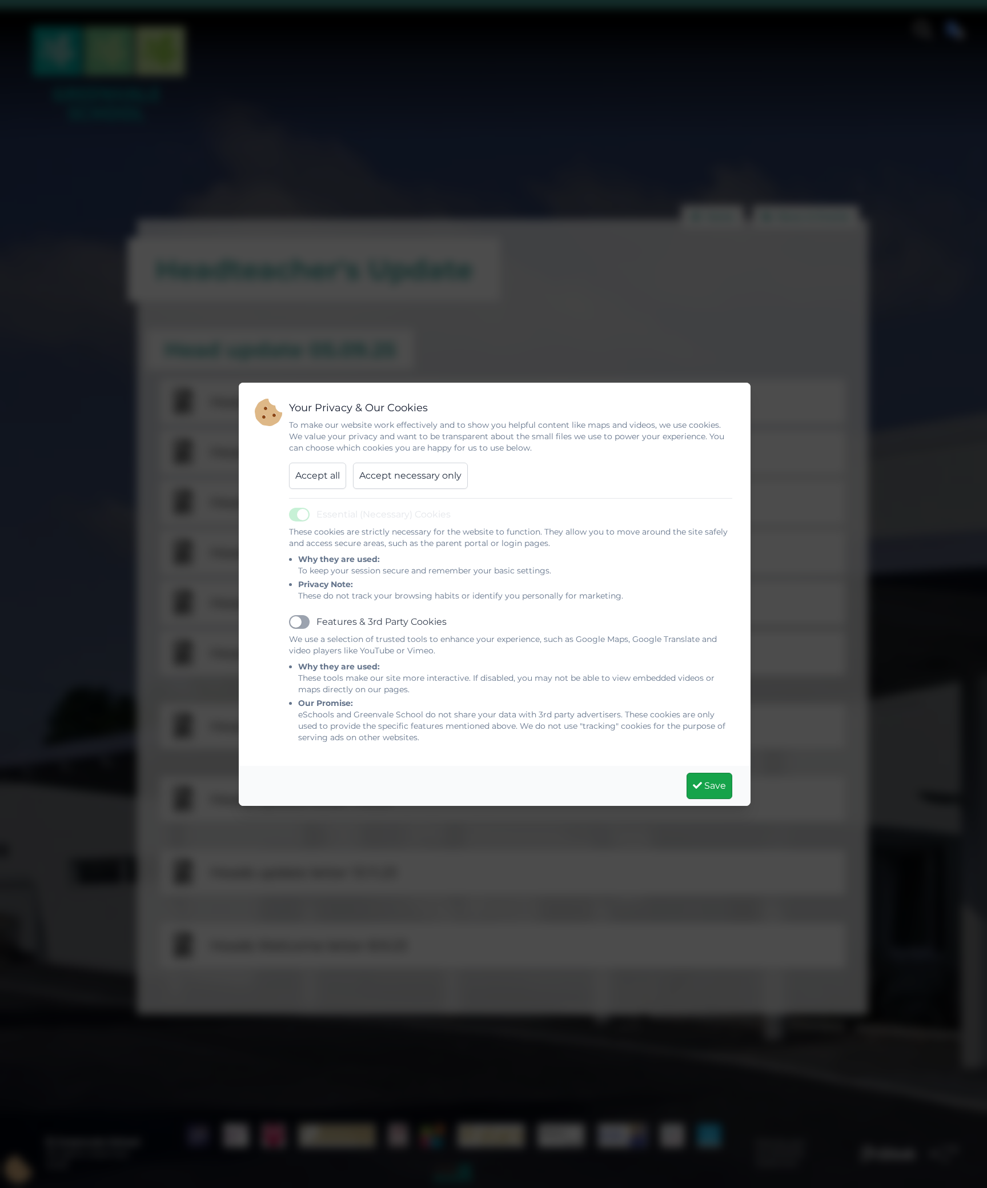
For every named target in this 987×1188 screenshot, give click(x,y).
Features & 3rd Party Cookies (381, 621)
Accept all (317, 475)
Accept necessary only (410, 475)
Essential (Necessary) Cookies (383, 514)
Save (714, 785)
